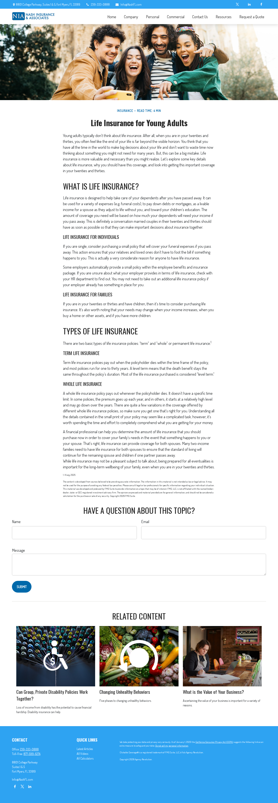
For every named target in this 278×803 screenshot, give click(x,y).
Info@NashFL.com (131, 4)
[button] (111, 16)
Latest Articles (85, 749)
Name (16, 521)
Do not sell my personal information (171, 745)
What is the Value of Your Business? (213, 691)
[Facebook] (261, 4)
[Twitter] (237, 4)
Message (18, 550)
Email (145, 521)
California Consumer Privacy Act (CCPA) (214, 742)
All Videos (82, 753)
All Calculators (85, 758)
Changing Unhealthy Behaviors (124, 691)
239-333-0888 (100, 4)
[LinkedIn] (249, 4)
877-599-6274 (31, 754)
